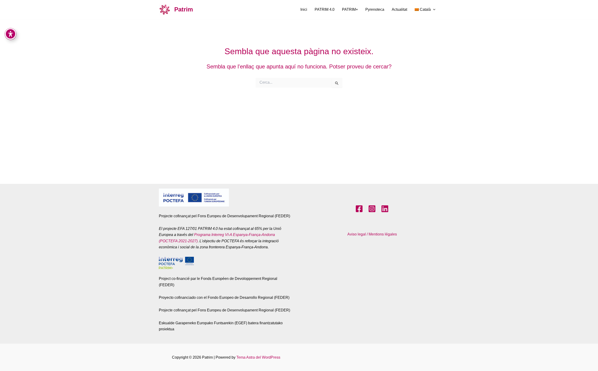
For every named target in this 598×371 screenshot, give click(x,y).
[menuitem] (425, 9)
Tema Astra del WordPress (258, 357)
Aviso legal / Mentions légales (372, 234)
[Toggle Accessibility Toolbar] (10, 33)
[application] (433, 9)
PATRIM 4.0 (325, 9)
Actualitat (399, 9)
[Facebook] (359, 209)
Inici (303, 9)
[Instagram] (372, 209)
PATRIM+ (350, 9)
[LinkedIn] (385, 209)
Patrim (183, 9)
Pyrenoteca (374, 9)
